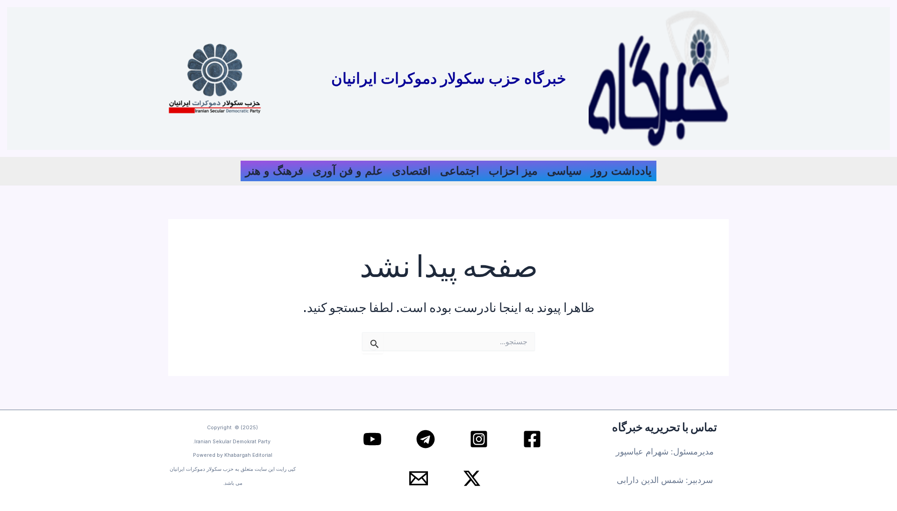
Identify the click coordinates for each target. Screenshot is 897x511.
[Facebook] (532, 439)
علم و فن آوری (348, 170)
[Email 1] (418, 478)
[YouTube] (372, 439)
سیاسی (564, 170)
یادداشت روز (621, 170)
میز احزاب (513, 170)
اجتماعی (459, 170)
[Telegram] (425, 439)
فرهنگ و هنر (274, 170)
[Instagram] (478, 439)
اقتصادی (411, 170)
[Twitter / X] (471, 478)
